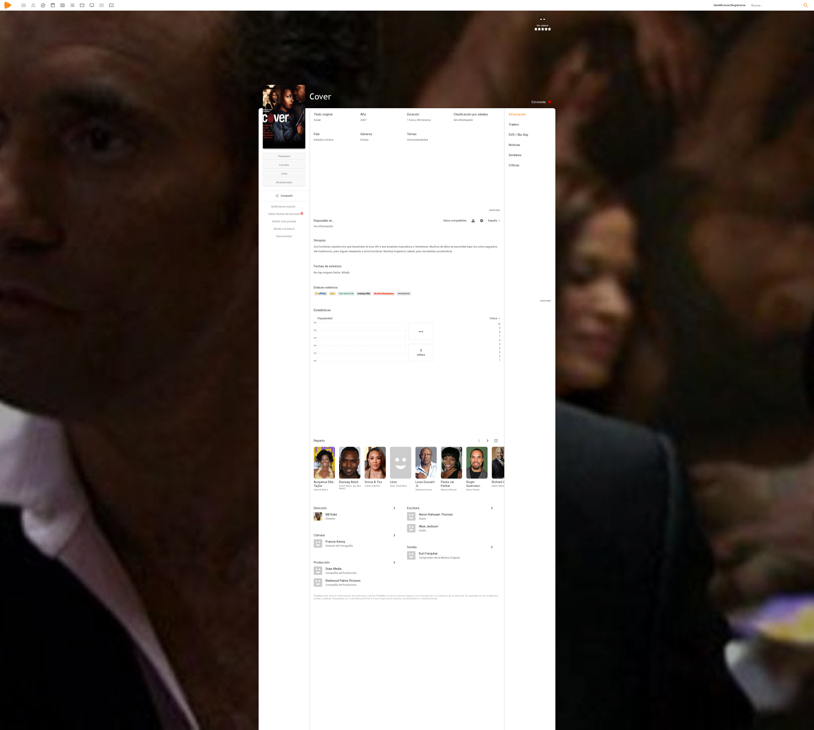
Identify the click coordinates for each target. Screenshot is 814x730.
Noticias (514, 145)
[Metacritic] (364, 296)
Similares (515, 155)
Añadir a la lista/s (284, 228)
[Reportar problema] (473, 220)
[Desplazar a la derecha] (487, 440)
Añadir (345, 272)
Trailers (514, 124)
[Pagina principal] (7, 8)
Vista (284, 173)
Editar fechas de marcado (285, 214)
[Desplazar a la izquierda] (479, 440)
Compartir (286, 195)
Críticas (514, 165)
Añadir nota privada (284, 221)
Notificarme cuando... (284, 206)
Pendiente (284, 156)
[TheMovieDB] (346, 296)
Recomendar (284, 236)
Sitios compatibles (454, 220)
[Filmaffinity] (321, 296)
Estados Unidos (323, 139)
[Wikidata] (404, 296)
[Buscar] (806, 5)
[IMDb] (333, 296)
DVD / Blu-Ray (518, 135)
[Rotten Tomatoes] (384, 296)
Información (517, 114)
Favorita (284, 165)
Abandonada (284, 182)
